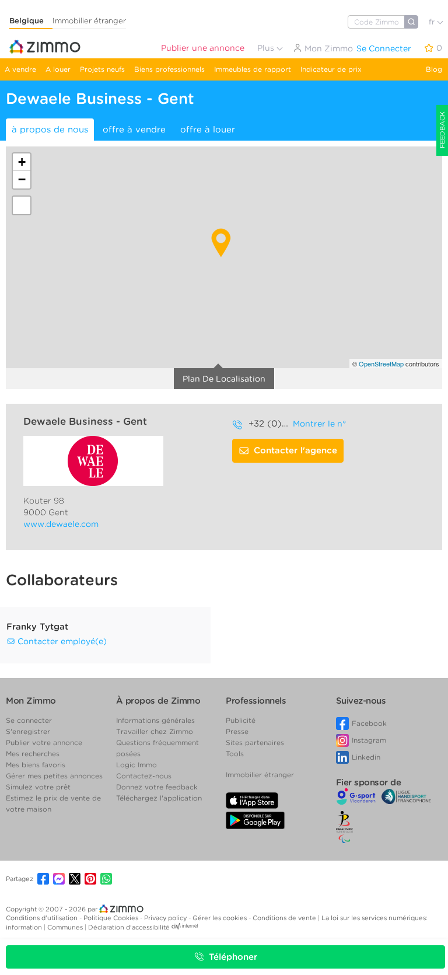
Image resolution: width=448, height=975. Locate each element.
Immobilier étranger (89, 20)
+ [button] (22, 162)
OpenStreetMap (381, 363)
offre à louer (207, 129)
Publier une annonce (202, 48)
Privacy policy (166, 918)
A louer (58, 69)
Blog (434, 69)
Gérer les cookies (220, 918)
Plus (266, 48)
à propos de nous (50, 129)
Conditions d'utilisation (42, 918)
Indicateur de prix (331, 69)
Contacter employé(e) (61, 641)
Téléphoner (233, 957)
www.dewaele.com (61, 524)
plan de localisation (224, 378)
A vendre (20, 69)
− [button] (22, 179)
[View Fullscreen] (21, 205)
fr (433, 22)
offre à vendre (134, 129)
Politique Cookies (111, 918)
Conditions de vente (285, 918)
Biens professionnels (169, 69)
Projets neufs (102, 69)
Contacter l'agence (295, 450)
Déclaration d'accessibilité (129, 927)
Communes (66, 927)
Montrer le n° (319, 423)
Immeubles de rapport (252, 69)
